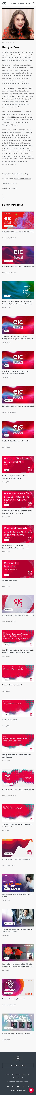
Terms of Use (16, 1075)
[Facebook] (23, 1086)
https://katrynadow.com (23, 178)
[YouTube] (18, 1086)
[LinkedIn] (8, 1086)
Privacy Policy (26, 1075)
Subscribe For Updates (18, 1065)
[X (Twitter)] (28, 1086)
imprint (8, 1075)
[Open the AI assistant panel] (31, 1090)
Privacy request (18, 1078)
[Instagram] (13, 1086)
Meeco (31, 52)
